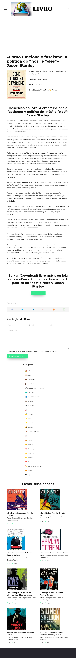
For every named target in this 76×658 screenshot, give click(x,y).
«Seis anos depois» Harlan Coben (54, 553)
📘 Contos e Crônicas (33, 397)
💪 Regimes (29, 453)
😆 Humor (29, 427)
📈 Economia (30, 410)
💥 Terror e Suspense (33, 466)
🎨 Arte (28, 375)
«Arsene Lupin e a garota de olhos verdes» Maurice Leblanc (20, 594)
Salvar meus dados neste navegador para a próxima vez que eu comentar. (33, 351)
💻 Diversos (29, 405)
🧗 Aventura (29, 384)
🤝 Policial (53, 90)
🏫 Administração (31, 371)
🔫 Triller (28, 470)
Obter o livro (38, 293)
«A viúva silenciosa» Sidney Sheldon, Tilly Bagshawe (51, 634)
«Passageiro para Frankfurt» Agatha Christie (52, 594)
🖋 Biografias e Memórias (34, 388)
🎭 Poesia (28, 440)
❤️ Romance (30, 462)
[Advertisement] (38, 30)
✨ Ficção (28, 418)
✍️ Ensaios (29, 414)
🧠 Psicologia (30, 449)
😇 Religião (29, 457)
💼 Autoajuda (30, 379)
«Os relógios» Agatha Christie (52, 513)
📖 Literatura (30, 436)
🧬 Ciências (29, 392)
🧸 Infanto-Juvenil (32, 431)
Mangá (27, 475)
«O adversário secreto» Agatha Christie (20, 514)
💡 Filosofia (29, 423)
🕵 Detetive (29, 401)
